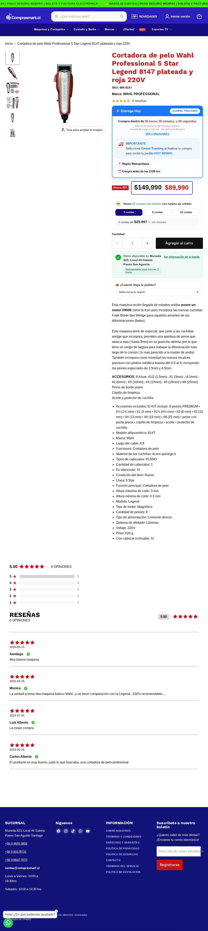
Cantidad (118, 234)
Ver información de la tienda (181, 257)
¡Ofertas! (129, 29)
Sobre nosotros (118, 830)
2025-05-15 (17, 647)
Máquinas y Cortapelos (50, 29)
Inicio (9, 43)
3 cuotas (129, 212)
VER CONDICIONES (157, 133)
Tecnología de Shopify (18, 919)
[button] (178, 16)
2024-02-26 (17, 749)
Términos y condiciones (123, 836)
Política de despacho (122, 854)
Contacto (113, 860)
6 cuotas (157, 212)
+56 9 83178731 (15, 851)
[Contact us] (8, 923)
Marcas (110, 29)
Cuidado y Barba (85, 29)
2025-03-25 (17, 681)
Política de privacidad (122, 848)
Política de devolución (123, 872)
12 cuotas (186, 212)
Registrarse (169, 865)
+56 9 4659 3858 (16, 843)
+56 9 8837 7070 (16, 860)
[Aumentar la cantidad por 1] (147, 243)
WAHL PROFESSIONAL (141, 94)
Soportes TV (160, 29)
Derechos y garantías (123, 842)
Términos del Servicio (122, 866)
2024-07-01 (17, 715)
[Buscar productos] (121, 16)
